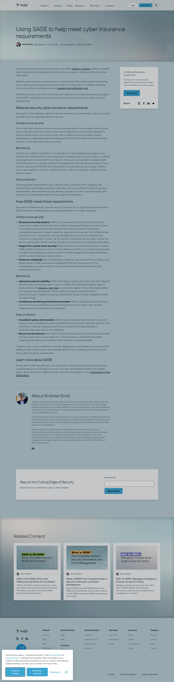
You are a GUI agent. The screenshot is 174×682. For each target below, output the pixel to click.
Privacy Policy (55, 655)
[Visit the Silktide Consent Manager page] (66, 672)
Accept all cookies (15, 672)
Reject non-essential (37, 672)
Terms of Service (12, 658)
